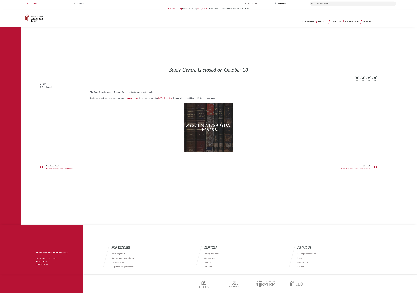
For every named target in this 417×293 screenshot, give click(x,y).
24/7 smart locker (118, 262)
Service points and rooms (306, 254)
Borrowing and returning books (123, 258)
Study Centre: (202, 8)
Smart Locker (132, 98)
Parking (300, 258)
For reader (308, 21)
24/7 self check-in (165, 98)
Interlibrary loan (209, 258)
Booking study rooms (211, 254)
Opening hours (302, 262)
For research (351, 21)
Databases (335, 21)
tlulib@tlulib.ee (42, 264)
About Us (366, 21)
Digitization (208, 262)
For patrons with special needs (122, 267)
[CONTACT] (75, 4)
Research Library (175, 8)
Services (322, 21)
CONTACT (80, 4)
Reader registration (118, 254)
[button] (395, 22)
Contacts (300, 267)
